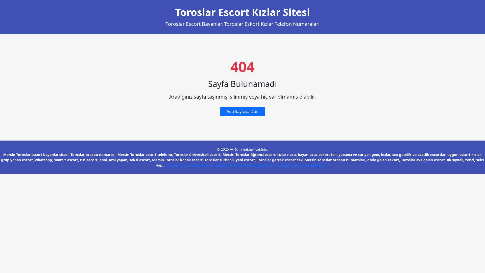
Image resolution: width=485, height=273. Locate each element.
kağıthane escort (230, 165)
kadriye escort (203, 165)
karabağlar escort (260, 165)
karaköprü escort (290, 165)
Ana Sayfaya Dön (243, 111)
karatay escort (317, 165)
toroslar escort (177, 165)
